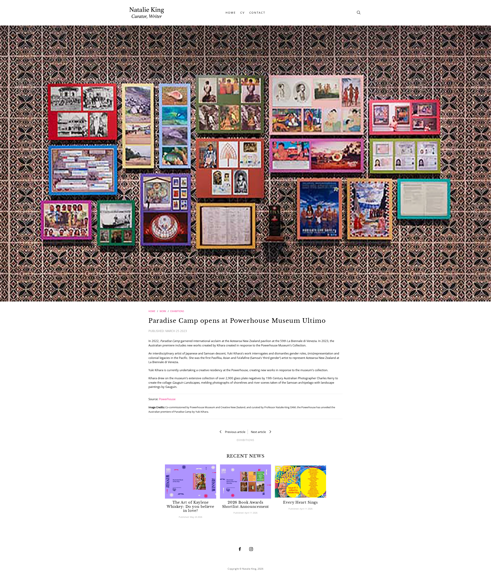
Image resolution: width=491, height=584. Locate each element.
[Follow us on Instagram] (251, 549)
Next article (259, 432)
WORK (163, 311)
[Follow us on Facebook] (239, 549)
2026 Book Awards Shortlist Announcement (245, 504)
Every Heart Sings (300, 502)
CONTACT (257, 12)
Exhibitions (177, 311)
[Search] (359, 13)
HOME (231, 12)
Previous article (234, 432)
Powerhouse (167, 399)
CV (242, 12)
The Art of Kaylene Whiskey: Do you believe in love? (190, 506)
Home (151, 311)
